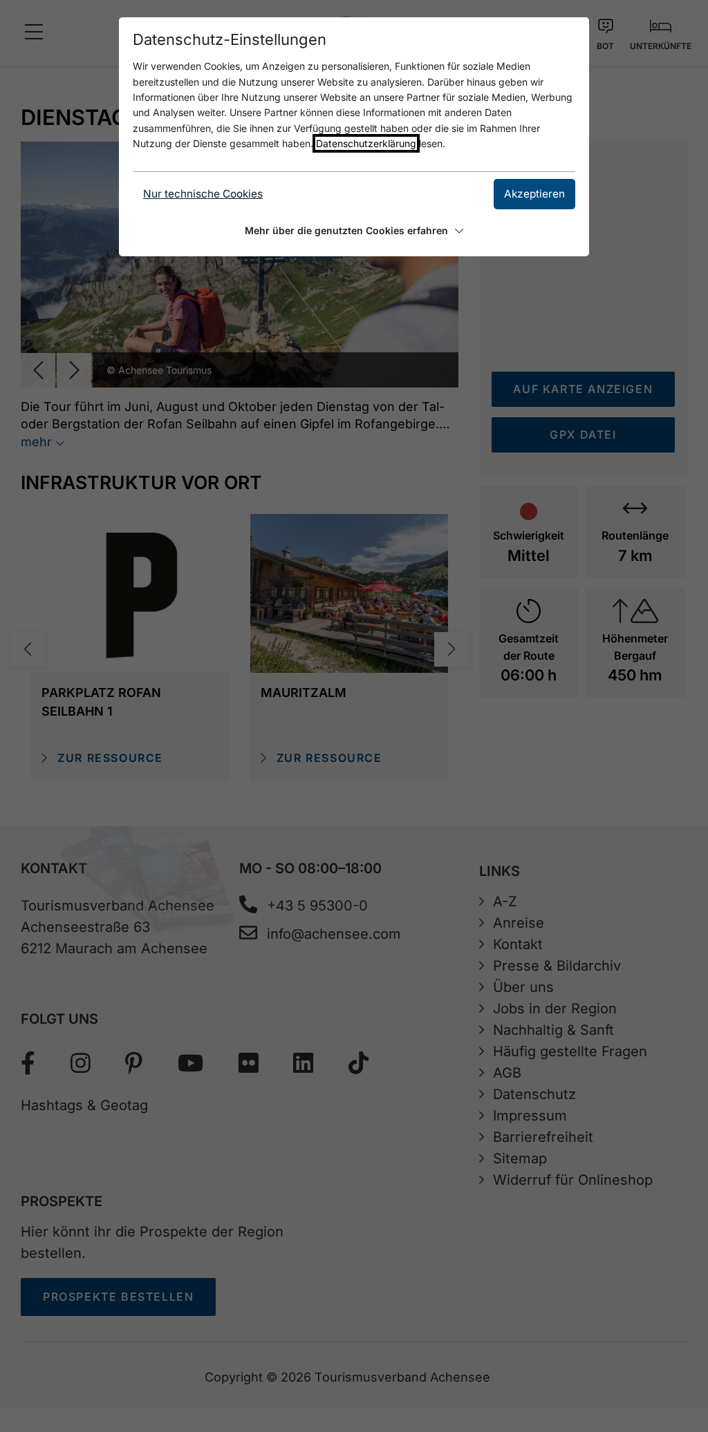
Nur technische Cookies (203, 193)
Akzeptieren (534, 193)
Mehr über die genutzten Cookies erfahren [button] (346, 230)
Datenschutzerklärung (366, 143)
